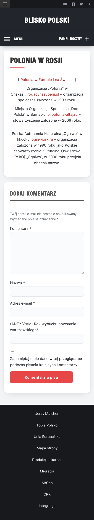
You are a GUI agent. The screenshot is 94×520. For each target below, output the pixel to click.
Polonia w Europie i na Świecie (47, 79)
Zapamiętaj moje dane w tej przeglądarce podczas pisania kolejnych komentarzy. (46, 361)
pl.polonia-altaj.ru (62, 114)
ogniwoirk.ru (42, 139)
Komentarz (20, 228)
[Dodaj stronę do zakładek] (90, 4)
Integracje (47, 506)
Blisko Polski (47, 20)
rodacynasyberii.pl (43, 94)
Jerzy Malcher (47, 413)
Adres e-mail (22, 303)
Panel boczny (70, 38)
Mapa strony (47, 448)
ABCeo (47, 483)
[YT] (65, 4)
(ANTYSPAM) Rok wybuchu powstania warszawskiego (43, 327)
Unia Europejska (47, 436)
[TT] (82, 4)
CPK (47, 494)
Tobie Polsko (47, 425)
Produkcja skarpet (47, 460)
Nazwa (17, 282)
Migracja (47, 471)
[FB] (73, 4)
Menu (18, 38)
